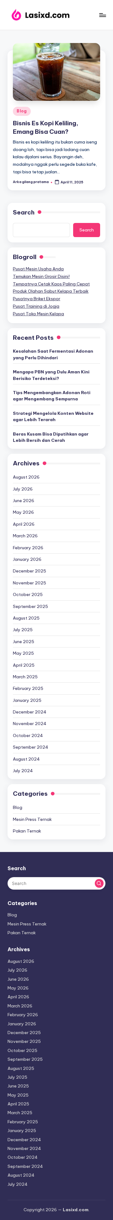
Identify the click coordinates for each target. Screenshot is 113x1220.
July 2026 (23, 489)
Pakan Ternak (27, 831)
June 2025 (23, 641)
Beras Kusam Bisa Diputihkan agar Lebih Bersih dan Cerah (51, 437)
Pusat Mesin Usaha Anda (38, 269)
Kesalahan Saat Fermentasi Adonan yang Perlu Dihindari (53, 354)
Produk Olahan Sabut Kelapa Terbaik (51, 291)
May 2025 (23, 653)
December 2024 (29, 712)
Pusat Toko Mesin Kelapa (38, 314)
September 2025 (30, 606)
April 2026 (24, 524)
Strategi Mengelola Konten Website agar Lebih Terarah (53, 416)
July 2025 (23, 629)
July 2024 (23, 770)
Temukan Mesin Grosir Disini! (41, 276)
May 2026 (23, 512)
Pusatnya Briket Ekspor (36, 298)
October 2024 (28, 735)
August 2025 (26, 618)
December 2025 (29, 571)
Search (24, 212)
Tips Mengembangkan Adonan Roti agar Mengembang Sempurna (51, 396)
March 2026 (25, 536)
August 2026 (26, 477)
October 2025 (28, 594)
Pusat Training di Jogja (36, 306)
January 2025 (27, 700)
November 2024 (29, 723)
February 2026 (28, 547)
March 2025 (25, 677)
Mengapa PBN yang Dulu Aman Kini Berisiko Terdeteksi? (51, 375)
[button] (99, 883)
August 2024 (26, 759)
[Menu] (102, 15)
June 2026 (23, 500)
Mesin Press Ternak (32, 819)
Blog (22, 111)
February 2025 (28, 688)
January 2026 (27, 559)
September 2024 (30, 747)
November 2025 (29, 583)
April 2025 (24, 665)
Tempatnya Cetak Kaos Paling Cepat (51, 284)
